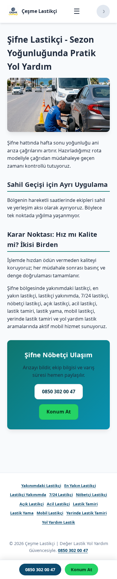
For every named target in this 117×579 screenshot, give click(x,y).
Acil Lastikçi (58, 504)
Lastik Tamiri (85, 504)
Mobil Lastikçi (50, 513)
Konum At (58, 411)
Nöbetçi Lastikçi (91, 494)
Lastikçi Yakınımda (28, 494)
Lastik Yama (22, 513)
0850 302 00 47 (58, 391)
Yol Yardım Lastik (58, 522)
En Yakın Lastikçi (80, 485)
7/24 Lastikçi (61, 494)
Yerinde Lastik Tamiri (86, 513)
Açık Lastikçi (32, 504)
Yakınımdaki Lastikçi (41, 485)
